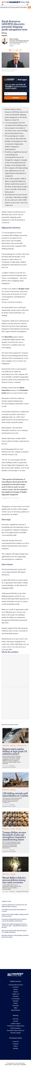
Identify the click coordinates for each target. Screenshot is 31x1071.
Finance (15, 991)
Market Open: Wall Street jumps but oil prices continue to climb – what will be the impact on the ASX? (14, 925)
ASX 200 (15, 1021)
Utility (15, 1008)
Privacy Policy (8, 1064)
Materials (15, 1001)
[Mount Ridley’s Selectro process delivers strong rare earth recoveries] (15, 874)
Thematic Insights (15, 1033)
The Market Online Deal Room (15, 1030)
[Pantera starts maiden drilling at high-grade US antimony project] (15, 748)
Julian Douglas (17, 41)
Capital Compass (15, 1023)
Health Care (15, 994)
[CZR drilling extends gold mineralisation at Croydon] (15, 790)
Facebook (15, 1044)
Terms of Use (16, 1064)
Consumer (15, 987)
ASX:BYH (4, 35)
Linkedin (15, 1048)
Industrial (15, 996)
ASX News (15, 1019)
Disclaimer (23, 1064)
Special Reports (15, 1010)
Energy (15, 989)
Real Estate (15, 1005)
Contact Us (15, 1041)
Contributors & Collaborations (15, 1026)
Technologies (16, 998)
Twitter (15, 1046)
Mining (4, 33)
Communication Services (15, 985)
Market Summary (15, 1028)
